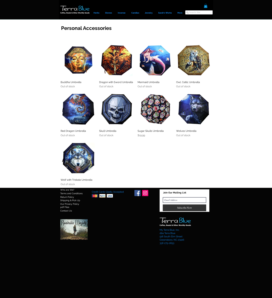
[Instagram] (145, 193)
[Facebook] (137, 193)
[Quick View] (78, 60)
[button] (205, 6)
